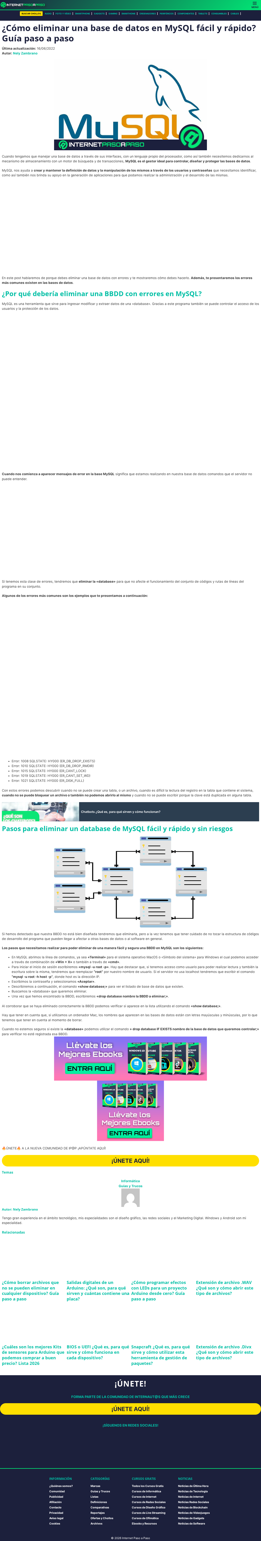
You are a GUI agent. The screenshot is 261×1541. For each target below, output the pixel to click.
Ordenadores (147, 13)
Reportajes (98, 1512)
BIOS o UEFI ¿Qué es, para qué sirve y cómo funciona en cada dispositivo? (98, 1352)
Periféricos (166, 13)
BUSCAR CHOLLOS (31, 13)
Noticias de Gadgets (191, 1518)
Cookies (54, 1523)
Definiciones (99, 1502)
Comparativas (100, 1507)
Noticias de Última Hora (193, 1486)
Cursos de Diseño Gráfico (148, 1507)
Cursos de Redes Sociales (149, 1502)
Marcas (95, 1486)
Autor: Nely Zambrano (20, 1209)
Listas (94, 1496)
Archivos (96, 1523)
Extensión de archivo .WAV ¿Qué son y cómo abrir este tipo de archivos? (224, 1287)
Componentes (186, 13)
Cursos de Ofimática (145, 1518)
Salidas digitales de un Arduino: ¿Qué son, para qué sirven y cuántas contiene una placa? (98, 1290)
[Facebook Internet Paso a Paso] (86, 1439)
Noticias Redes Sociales (193, 1502)
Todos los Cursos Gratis (148, 1486)
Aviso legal (56, 1518)
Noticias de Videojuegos (194, 1512)
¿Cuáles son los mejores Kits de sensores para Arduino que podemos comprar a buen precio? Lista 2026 (33, 1355)
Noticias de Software (191, 1523)
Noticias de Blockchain (193, 1507)
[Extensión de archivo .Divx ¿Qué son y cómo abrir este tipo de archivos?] (227, 1322)
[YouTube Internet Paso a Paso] (130, 1439)
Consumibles (219, 13)
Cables (235, 13)
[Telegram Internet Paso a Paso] (152, 1439)
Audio (48, 13)
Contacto (55, 1507)
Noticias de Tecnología (193, 1491)
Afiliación (55, 1502)
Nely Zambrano (25, 53)
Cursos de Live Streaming (148, 1512)
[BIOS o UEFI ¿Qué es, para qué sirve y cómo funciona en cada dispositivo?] (98, 1322)
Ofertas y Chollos (102, 1518)
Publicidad (56, 1496)
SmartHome (128, 13)
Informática (130, 1181)
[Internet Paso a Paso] (24, 5)
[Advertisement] (130, 209)
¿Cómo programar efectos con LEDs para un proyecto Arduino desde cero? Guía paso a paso (159, 1290)
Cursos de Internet (144, 1496)
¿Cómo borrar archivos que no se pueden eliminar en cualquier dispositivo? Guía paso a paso (30, 1290)
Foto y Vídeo (63, 13)
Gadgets (99, 13)
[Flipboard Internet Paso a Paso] (108, 1457)
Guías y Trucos (131, 1186)
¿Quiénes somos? (61, 1486)
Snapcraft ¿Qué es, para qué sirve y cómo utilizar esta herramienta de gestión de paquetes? (160, 1355)
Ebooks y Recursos (144, 1523)
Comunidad (57, 1491)
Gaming (113, 13)
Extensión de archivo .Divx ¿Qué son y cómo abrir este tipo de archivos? (224, 1352)
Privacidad (56, 1512)
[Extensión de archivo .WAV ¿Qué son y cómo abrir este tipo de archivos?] (227, 1257)
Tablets (202, 13)
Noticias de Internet (190, 1496)
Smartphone (82, 13)
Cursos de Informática (146, 1491)
